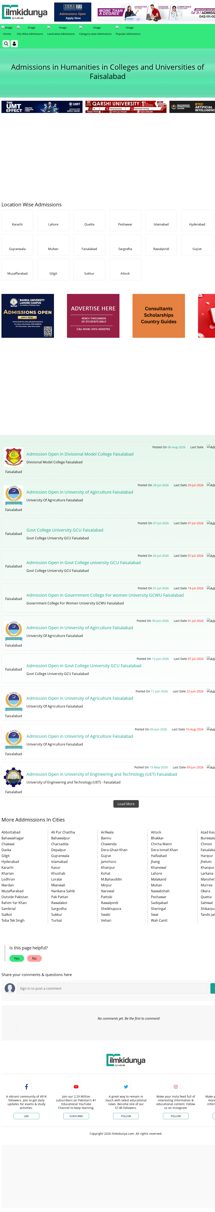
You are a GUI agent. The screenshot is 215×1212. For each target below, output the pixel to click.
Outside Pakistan (14, 897)
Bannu (106, 838)
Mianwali (58, 885)
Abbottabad (10, 832)
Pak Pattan (59, 897)
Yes (17, 958)
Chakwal (7, 844)
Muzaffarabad (12, 891)
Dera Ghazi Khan (114, 850)
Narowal (107, 891)
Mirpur (106, 885)
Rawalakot (59, 902)
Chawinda (109, 844)
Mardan (7, 885)
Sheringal (158, 908)
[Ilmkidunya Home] (24, 12)
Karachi (7, 867)
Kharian (7, 873)
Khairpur (108, 867)
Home (7, 34)
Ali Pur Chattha (63, 832)
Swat (155, 914)
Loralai (56, 879)
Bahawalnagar (12, 838)
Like (26, 1116)
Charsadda (59, 844)
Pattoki (106, 897)
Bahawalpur (60, 838)
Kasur (55, 867)
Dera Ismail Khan (164, 850)
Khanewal (158, 867)
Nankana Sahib (63, 891)
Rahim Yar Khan (14, 902)
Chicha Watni (161, 844)
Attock (156, 832)
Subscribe (76, 1116)
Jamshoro (108, 861)
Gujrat (106, 855)
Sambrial (8, 908)
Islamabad (59, 861)
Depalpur (58, 850)
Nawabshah (160, 891)
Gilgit (5, 855)
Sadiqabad (159, 902)
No (34, 958)
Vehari (106, 920)
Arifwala (107, 832)
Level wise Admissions (61, 34)
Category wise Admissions (95, 34)
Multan (156, 885)
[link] (72, 12)
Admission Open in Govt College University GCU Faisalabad (83, 665)
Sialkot (6, 914)
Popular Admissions (128, 34)
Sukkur (56, 914)
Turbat (56, 920)
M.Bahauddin (111, 879)
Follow (126, 1116)
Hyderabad (10, 861)
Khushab (58, 873)
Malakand (158, 879)
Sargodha (59, 908)
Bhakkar (157, 838)
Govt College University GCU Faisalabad (64, 530)
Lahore (156, 873)
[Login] (14, 43)
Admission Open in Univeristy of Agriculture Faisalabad (79, 736)
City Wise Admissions (30, 34)
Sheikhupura (111, 908)
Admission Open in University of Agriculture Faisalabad (79, 698)
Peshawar (158, 897)
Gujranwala (60, 855)
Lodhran (8, 879)
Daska (6, 850)
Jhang (155, 861)
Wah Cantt (159, 920)
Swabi (105, 914)
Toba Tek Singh (13, 920)
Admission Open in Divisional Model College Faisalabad (80, 454)
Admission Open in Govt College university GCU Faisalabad (83, 562)
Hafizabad (159, 855)
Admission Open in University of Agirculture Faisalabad (79, 492)
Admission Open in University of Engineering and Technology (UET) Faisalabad (101, 774)
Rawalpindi (109, 902)
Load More (126, 804)
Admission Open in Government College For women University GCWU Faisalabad (105, 595)
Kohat (105, 873)
